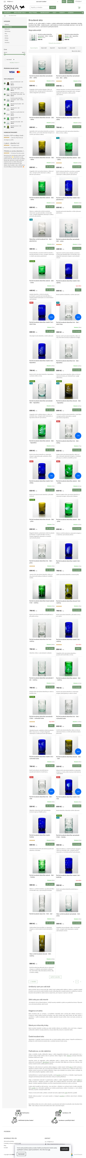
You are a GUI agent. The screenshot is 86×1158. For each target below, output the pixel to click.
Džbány (6, 38)
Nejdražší (52, 48)
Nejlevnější (44, 48)
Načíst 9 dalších (55, 977)
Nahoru (33, 981)
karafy (58, 1075)
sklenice (69, 1056)
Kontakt (6, 1148)
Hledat (53, 7)
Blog (5, 1145)
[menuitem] (7, 12)
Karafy (6, 36)
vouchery (61, 1096)
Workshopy (7, 31)
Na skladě (10, 59)
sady (66, 1093)
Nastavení (21, 1154)
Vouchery (7, 42)
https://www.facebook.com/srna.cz (56, 1144)
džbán (79, 1080)
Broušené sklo (8, 27)
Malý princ (7, 29)
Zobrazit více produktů (55, 43)
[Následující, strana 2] (77, 981)
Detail (78, 85)
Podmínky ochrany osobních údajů (12, 1143)
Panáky (6, 40)
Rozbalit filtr (14, 63)
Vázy (6, 33)
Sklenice (7, 24)
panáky (34, 1088)
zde (49, 1150)
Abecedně (72, 48)
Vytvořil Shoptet (78, 1154)
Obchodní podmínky (41, 1)
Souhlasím (64, 1149)
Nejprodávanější (62, 48)
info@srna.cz (50, 1142)
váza (70, 1067)
